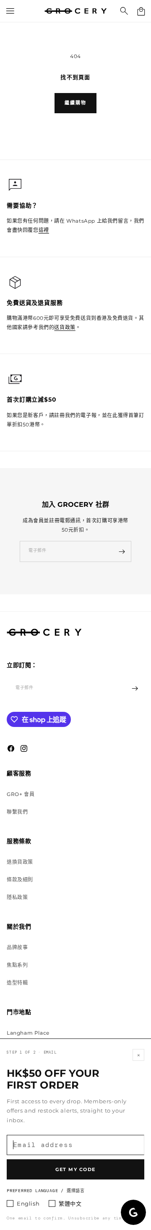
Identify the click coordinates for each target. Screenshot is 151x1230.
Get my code (75, 1169)
